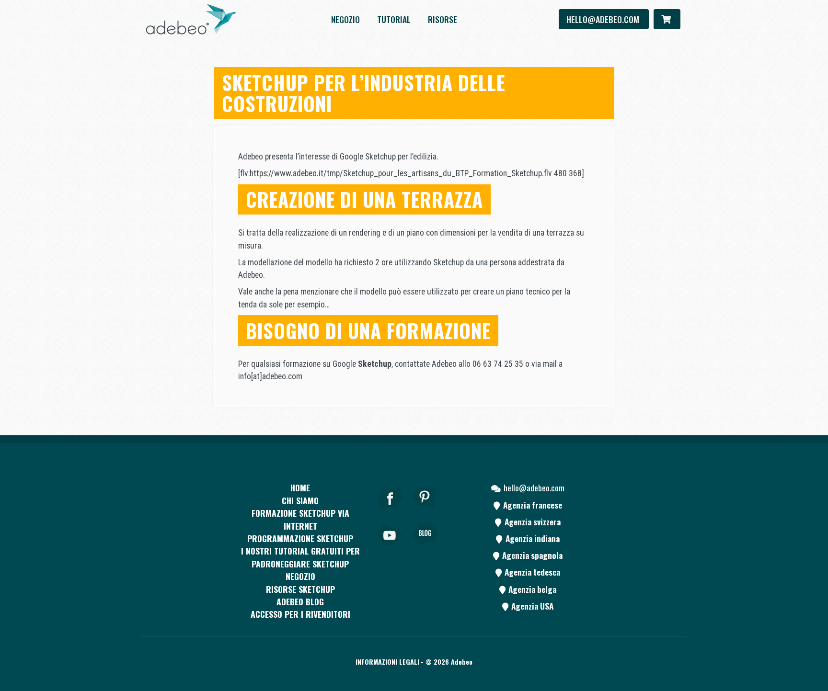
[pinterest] (425, 511)
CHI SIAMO (300, 500)
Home (300, 487)
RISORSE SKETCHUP (300, 589)
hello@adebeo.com (603, 19)
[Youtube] (390, 547)
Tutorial (394, 19)
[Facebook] (390, 511)
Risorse (442, 19)
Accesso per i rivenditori (300, 614)
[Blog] (425, 547)
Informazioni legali (387, 662)
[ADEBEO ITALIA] (191, 19)
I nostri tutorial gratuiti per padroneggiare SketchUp (300, 556)
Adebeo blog (300, 601)
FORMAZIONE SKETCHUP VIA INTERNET (300, 519)
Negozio (345, 19)
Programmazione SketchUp (300, 538)
